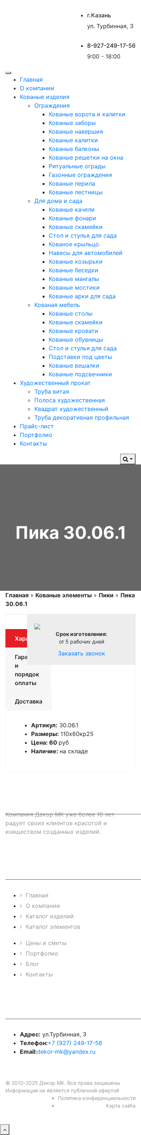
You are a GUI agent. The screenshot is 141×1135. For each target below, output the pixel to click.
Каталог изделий (50, 916)
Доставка (28, 701)
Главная (31, 79)
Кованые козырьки (76, 261)
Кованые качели (72, 209)
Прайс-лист (37, 426)
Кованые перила (72, 183)
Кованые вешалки (74, 365)
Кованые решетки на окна (86, 157)
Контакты (33, 443)
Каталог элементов (53, 926)
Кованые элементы (63, 595)
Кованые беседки (73, 270)
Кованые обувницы (76, 339)
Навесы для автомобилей (86, 252)
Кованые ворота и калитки (87, 114)
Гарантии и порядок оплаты (28, 669)
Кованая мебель (57, 304)
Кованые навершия (76, 131)
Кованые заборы (72, 122)
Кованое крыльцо (74, 244)
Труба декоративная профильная (81, 417)
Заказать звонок (81, 653)
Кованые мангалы (74, 278)
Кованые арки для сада (82, 296)
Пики (106, 595)
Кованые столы (71, 313)
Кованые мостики (74, 287)
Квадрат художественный (71, 408)
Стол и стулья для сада (83, 235)
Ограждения (52, 105)
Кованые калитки (73, 140)
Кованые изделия (44, 96)
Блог (32, 963)
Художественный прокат (55, 382)
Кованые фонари (72, 218)
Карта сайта (121, 1105)
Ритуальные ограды (77, 166)
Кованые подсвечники (80, 374)
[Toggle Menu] (8, 73)
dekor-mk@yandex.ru (66, 1051)
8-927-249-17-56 (111, 45)
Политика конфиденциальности (97, 1098)
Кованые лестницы (76, 192)
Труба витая (51, 391)
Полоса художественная (69, 400)
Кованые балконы (74, 148)
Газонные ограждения (80, 174)
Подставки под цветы (80, 356)
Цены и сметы (46, 942)
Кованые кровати (73, 330)
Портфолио (36, 434)
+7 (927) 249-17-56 (75, 1043)
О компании (37, 88)
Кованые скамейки (76, 226)
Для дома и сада (58, 200)
